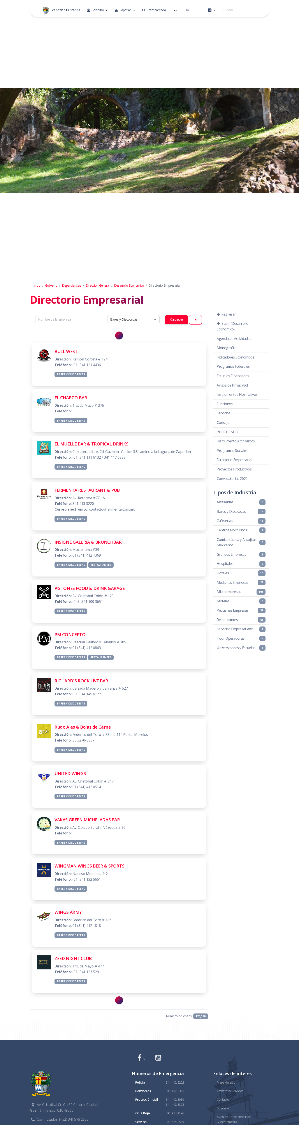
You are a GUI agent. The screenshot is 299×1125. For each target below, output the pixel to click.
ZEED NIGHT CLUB (73, 958)
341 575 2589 (175, 1122)
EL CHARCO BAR (71, 398)
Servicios (223, 413)
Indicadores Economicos (235, 357)
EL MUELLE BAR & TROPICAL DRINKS (91, 444)
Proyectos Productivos (234, 469)
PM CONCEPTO (70, 634)
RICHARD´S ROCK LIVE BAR (81, 681)
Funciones (224, 403)
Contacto (223, 1099)
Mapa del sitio (226, 1082)
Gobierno (51, 285)
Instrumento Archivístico (236, 441)
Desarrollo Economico (129, 285)
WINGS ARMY (68, 912)
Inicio (36, 285)
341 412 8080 (175, 1099)
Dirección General (97, 285)
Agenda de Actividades (234, 338)
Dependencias (71, 285)
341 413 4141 (175, 1113)
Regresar (228, 314)
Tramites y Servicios (230, 1091)
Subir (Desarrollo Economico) (232, 326)
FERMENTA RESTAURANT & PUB (87, 490)
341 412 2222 (175, 1082)
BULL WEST (66, 351)
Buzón (221, 1108)
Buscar (177, 319)
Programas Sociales (232, 450)
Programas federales (233, 366)
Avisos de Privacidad (232, 385)
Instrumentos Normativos (237, 394)
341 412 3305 (175, 1091)
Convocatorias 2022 (232, 478)
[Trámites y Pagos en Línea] (176, 10)
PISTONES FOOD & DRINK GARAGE (90, 588)
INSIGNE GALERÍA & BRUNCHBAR (88, 542)
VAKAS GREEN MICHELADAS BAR (87, 820)
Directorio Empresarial (234, 459)
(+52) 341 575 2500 (73, 1119)
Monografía (226, 347)
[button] (141, 1058)
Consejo (223, 422)
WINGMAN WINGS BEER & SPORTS (89, 866)
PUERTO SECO (228, 431)
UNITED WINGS (70, 773)
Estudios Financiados (233, 375)
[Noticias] (188, 10)
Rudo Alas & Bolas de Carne (83, 727)
